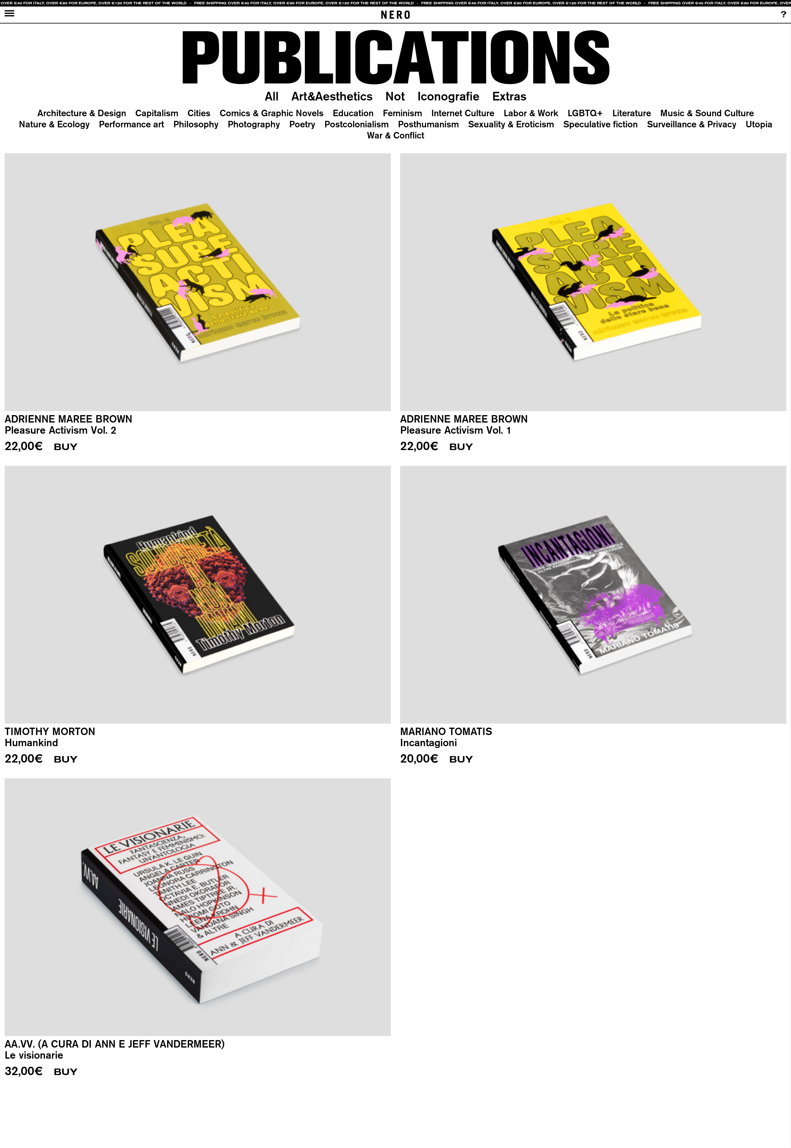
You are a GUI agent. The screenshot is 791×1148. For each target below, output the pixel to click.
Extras (509, 96)
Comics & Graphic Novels (272, 113)
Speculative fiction (600, 124)
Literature (631, 113)
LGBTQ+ (585, 113)
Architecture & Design (81, 113)
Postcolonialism (356, 124)
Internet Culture (462, 113)
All (272, 96)
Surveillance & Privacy (691, 124)
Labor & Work (531, 113)
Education (353, 113)
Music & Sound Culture (707, 113)
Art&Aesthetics (332, 96)
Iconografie (448, 96)
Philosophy (195, 124)
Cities (199, 113)
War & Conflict (395, 135)
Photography (254, 124)
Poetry (302, 124)
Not (395, 96)
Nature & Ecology (54, 124)
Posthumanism (428, 124)
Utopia (759, 124)
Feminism (402, 113)
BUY (66, 447)
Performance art (131, 124)
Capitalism (156, 113)
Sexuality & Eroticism (511, 124)
